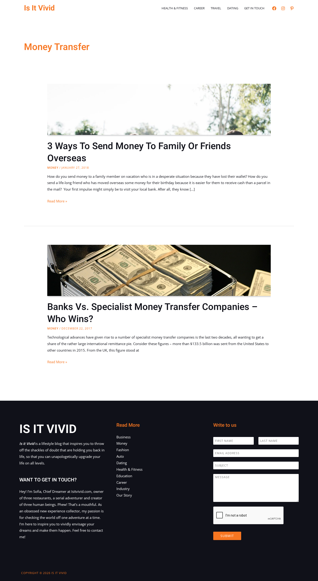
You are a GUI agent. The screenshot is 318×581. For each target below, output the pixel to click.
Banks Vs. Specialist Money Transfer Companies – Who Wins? (152, 313)
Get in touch (254, 8)
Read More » (57, 201)
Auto (120, 456)
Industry (123, 488)
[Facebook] (274, 8)
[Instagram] (283, 8)
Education (124, 476)
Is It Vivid (39, 8)
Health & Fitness (175, 8)
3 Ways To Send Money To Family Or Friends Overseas (139, 152)
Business (123, 437)
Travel (216, 8)
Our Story (124, 495)
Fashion (122, 449)
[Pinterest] (292, 8)
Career (199, 8)
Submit (227, 536)
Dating (232, 8)
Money (52, 168)
